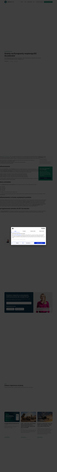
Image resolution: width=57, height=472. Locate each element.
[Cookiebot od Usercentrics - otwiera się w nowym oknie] (41, 228)
